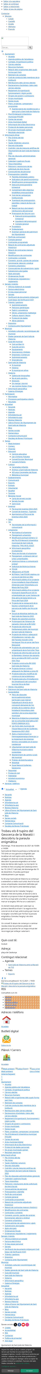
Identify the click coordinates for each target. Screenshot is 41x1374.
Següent (11, 1074)
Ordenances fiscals (13, 1231)
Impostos (9, 1257)
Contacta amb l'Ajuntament (16, 1260)
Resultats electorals (13, 1152)
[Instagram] (27, 1324)
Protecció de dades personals (17, 1147)
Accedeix (5, 1026)
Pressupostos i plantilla (14, 1192)
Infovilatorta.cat (11, 802)
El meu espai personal (14, 1244)
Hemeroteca (10, 821)
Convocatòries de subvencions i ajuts (20, 1223)
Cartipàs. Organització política (17, 1090)
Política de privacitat (13, 1338)
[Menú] (2, 51)
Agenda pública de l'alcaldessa (17, 1087)
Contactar (5, 13)
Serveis (8, 1246)
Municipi (4, 1262)
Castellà (11, 21)
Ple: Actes (9, 1160)
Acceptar (29, 1371)
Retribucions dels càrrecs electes (18, 1110)
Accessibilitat (10, 1330)
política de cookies (22, 1363)
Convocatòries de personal (16, 1189)
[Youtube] (23, 1324)
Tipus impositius (11, 1181)
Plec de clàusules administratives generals (22, 1176)
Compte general (11, 1197)
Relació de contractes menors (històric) (21, 1207)
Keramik (8, 794)
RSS (6, 1333)
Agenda (23, 789)
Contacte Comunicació (14, 823)
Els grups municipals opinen (16, 1150)
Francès (11, 29)
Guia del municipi (12, 1273)
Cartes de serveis (12, 1139)
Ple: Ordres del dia (12, 1158)
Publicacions (10, 1007)
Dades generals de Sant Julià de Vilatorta (21, 1270)
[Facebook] (20, 1324)
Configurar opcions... (9, 1366)
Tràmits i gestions (12, 1254)
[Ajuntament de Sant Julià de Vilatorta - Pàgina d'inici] (15, 41)
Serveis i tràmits (8, 1236)
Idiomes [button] (8, 16)
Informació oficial (8, 1155)
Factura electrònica (13, 1241)
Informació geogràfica (14, 1280)
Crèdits (8, 1327)
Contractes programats (14, 1199)
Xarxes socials (10, 818)
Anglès (11, 24)
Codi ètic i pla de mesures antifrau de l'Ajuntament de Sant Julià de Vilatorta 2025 (20, 1171)
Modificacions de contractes (16, 1210)
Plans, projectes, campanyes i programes (22, 1131)
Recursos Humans (12, 1095)
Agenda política (11, 1002)
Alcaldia (8, 1084)
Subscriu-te (6, 1045)
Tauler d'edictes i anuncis (15, 1163)
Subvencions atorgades (14, 1226)
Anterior (4, 1074)
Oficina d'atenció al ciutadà (16, 1239)
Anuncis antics (11, 1005)
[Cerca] (30, 47)
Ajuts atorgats (11, 1228)
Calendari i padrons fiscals (16, 1178)
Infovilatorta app (12, 805)
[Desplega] (16, 789)
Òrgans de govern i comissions (18, 1124)
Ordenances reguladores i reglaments (20, 1233)
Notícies (8, 797)
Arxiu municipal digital (14, 1142)
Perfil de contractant (13, 1194)
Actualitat (10, 789)
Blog (7, 815)
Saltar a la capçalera (11, 1)
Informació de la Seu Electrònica (18, 1144)
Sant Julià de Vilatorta (13, 1275)
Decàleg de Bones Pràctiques (17, 826)
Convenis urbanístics (13, 1220)
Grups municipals (12, 1126)
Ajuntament (6, 1082)
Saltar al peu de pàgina (12, 9)
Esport (25, 1068)
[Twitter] (16, 1324)
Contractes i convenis (14, 1212)
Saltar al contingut (11, 4)
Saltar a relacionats (11, 6)
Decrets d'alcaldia (12, 1165)
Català (10, 19)
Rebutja (10, 1371)
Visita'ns (8, 1278)
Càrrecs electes (11, 1092)
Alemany (11, 26)
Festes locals (10, 1129)
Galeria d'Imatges (12, 1283)
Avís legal (8, 1341)
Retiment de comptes (14, 1103)
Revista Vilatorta (11, 808)
